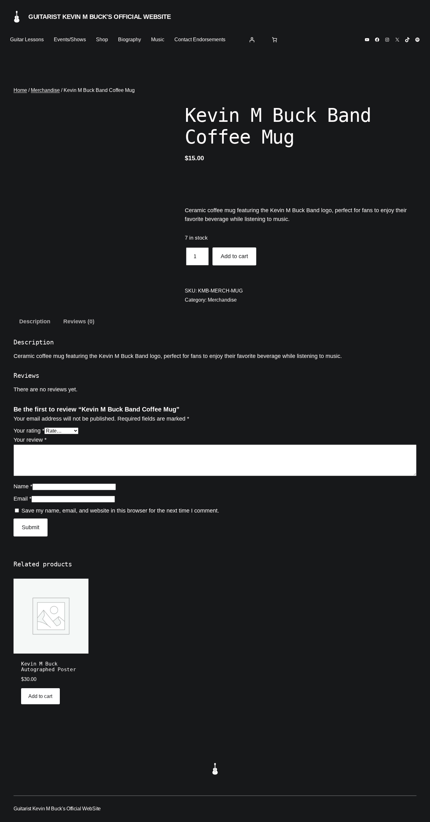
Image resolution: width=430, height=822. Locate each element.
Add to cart (234, 256)
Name (23, 486)
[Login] (252, 39)
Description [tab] (34, 321)
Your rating (29, 431)
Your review (30, 440)
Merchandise (45, 90)
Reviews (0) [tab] (78, 321)
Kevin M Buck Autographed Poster (48, 666)
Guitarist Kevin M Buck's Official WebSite (99, 16)
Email (22, 499)
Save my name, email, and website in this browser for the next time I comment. (120, 510)
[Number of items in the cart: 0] (274, 39)
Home (20, 90)
